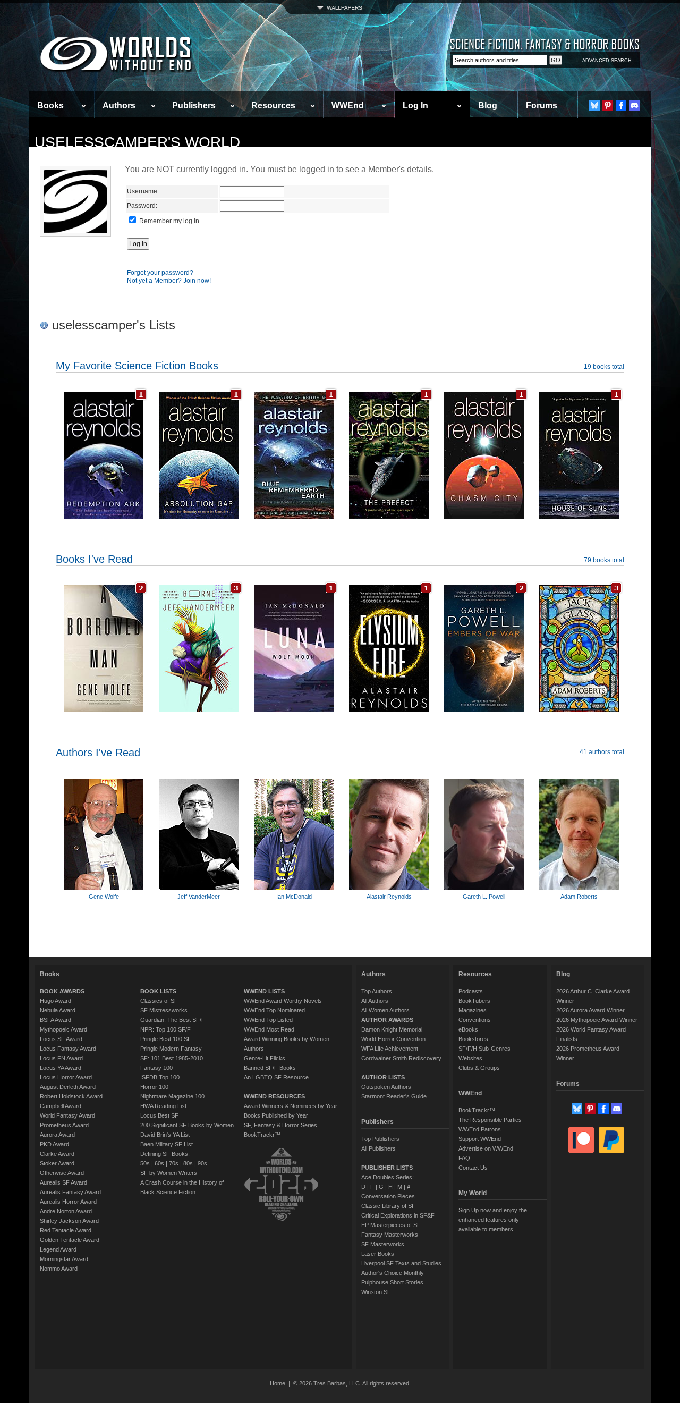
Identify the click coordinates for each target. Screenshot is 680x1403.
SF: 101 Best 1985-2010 (171, 1058)
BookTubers (474, 1001)
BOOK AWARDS (62, 991)
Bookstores (473, 1039)
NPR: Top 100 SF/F (165, 1029)
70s (173, 1163)
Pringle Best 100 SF (165, 1039)
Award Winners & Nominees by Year (290, 1106)
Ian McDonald (294, 896)
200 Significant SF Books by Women (187, 1125)
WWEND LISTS (264, 991)
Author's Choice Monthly (392, 1273)
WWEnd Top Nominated (274, 1010)
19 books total (604, 366)
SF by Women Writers (168, 1173)
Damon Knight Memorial (391, 1029)
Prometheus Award (64, 1125)
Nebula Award (57, 1010)
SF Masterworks (382, 1244)
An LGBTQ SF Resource (276, 1077)
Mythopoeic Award (63, 1029)
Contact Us (473, 1167)
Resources (273, 105)
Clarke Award (57, 1154)
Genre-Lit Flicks (264, 1058)
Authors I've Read (98, 752)
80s (188, 1163)
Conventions (474, 1020)
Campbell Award (60, 1106)
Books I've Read (94, 559)
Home (277, 1383)
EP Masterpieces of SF (391, 1225)
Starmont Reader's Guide (394, 1096)
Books (50, 105)
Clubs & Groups (479, 1067)
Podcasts (470, 991)
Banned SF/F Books (270, 1067)
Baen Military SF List (166, 1144)
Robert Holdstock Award (71, 1096)
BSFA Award (55, 1020)
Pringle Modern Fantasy (171, 1048)
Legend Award (58, 1249)
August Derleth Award (68, 1087)
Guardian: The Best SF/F (172, 1020)
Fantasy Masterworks (389, 1234)
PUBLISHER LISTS (387, 1167)
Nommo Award (59, 1268)
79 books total (604, 560)
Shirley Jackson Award (69, 1221)
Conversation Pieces (388, 1196)
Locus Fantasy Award (68, 1048)
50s (145, 1163)
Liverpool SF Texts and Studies (401, 1263)
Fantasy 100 (156, 1067)
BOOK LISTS (158, 991)
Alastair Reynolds (389, 896)
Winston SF (376, 1292)
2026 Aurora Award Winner (590, 1010)
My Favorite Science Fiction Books (137, 365)
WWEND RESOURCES (274, 1096)
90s (202, 1163)
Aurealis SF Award (63, 1182)
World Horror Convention (393, 1039)
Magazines (472, 1010)
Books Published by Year (276, 1115)
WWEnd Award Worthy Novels (283, 1001)
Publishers (194, 105)
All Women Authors (385, 1010)
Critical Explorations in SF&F (398, 1215)
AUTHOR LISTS (383, 1077)
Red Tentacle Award (65, 1230)
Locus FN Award (61, 1058)
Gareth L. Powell (484, 896)
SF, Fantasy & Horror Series (280, 1125)
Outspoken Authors (386, 1087)
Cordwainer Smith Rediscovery (401, 1058)
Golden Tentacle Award (69, 1240)
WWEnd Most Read (269, 1029)
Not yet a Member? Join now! (169, 280)
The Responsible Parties (490, 1120)
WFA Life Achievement (389, 1048)
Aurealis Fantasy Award (70, 1192)
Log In (415, 105)
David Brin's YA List (165, 1134)
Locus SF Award (61, 1039)
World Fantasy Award (67, 1115)
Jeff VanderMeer (198, 896)
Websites (470, 1058)
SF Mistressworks (164, 1010)
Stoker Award (57, 1163)
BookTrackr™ (262, 1134)
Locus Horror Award (66, 1077)
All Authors (374, 1001)
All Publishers (378, 1148)
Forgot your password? (160, 272)
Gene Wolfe (104, 896)
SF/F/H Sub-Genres (484, 1048)
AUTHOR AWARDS (387, 1020)
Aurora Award (57, 1134)
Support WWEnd (479, 1139)
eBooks (468, 1029)
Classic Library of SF (388, 1206)
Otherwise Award (62, 1173)
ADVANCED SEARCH (607, 60)
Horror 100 (154, 1087)
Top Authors (376, 991)
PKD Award (54, 1144)
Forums (541, 105)
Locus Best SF (159, 1115)
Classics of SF (159, 1001)
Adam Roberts (579, 896)
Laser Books (377, 1253)
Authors (119, 105)
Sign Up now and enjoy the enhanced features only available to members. (492, 1219)
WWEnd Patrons (479, 1129)
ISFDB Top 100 (160, 1077)
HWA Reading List (163, 1106)
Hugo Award (55, 1001)
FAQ (464, 1158)
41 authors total (602, 752)
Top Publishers (380, 1139)
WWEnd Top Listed (268, 1020)
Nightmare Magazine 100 (172, 1096)
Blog (487, 105)
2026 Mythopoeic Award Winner (597, 1020)
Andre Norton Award (66, 1211)
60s (159, 1163)
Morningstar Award (64, 1259)
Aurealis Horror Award (68, 1201)
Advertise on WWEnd (485, 1148)
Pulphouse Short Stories (392, 1282)
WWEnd (348, 105)
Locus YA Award (60, 1067)
